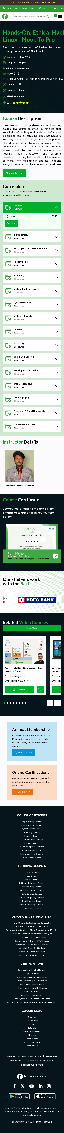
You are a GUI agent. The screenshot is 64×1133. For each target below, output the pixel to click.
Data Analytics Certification (32, 955)
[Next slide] (57, 703)
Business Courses (32, 836)
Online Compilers (26, 8)
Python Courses (32, 872)
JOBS (40, 1056)
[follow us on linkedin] (41, 1086)
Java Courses (32, 876)
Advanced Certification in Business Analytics (31, 933)
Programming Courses (32, 821)
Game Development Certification (32, 977)
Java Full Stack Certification (32, 948)
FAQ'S (40, 1065)
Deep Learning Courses (32, 886)
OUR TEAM (21, 1056)
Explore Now (24, 791)
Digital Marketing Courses (32, 854)
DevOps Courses (32, 879)
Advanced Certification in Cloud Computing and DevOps (32, 930)
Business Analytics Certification (32, 970)
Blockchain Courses (32, 908)
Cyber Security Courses (32, 829)
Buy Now (21, 689)
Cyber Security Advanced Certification (32, 941)
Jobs (43, 8)
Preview (11, 223)
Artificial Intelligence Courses (32, 883)
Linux (61, 79)
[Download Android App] (19, 1096)
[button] (4, 703)
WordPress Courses (32, 857)
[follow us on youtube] (31, 1086)
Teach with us (32, 1046)
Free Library (58, 8)
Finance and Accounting (32, 825)
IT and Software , (15, 79)
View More (32, 627)
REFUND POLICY (46, 1060)
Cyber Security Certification (32, 995)
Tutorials (32, 1028)
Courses (32, 1017)
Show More (14, 173)
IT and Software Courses (32, 839)
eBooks (32, 1024)
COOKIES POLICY (28, 1065)
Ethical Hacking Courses (32, 901)
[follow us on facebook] (14, 1086)
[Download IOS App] (45, 1096)
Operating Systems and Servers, (41, 79)
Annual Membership (32, 1031)
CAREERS (32, 1056)
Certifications (32, 1020)
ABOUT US (10, 1056)
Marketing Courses (32, 832)
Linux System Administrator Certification (32, 999)
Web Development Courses (32, 847)
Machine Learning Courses (32, 890)
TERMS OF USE (15, 1060)
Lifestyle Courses (31, 843)
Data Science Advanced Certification (32, 926)
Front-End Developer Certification (32, 981)
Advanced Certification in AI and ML (32, 944)
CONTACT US (51, 1056)
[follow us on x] (22, 1086)
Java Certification (32, 991)
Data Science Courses (32, 894)
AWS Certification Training (32, 984)
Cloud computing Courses (32, 897)
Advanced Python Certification (32, 937)
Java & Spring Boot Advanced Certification (32, 923)
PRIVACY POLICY (31, 1060)
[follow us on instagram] (49, 1086)
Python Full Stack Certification (32, 951)
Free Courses (32, 1038)
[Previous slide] (50, 703)
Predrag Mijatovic (16, 676)
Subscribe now (25, 752)
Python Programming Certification (32, 988)
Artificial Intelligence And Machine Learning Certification (32, 1002)
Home (7, 8)
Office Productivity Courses (32, 850)
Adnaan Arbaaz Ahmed (17, 68)
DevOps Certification (32, 973)
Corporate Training (32, 1042)
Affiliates (32, 1035)
